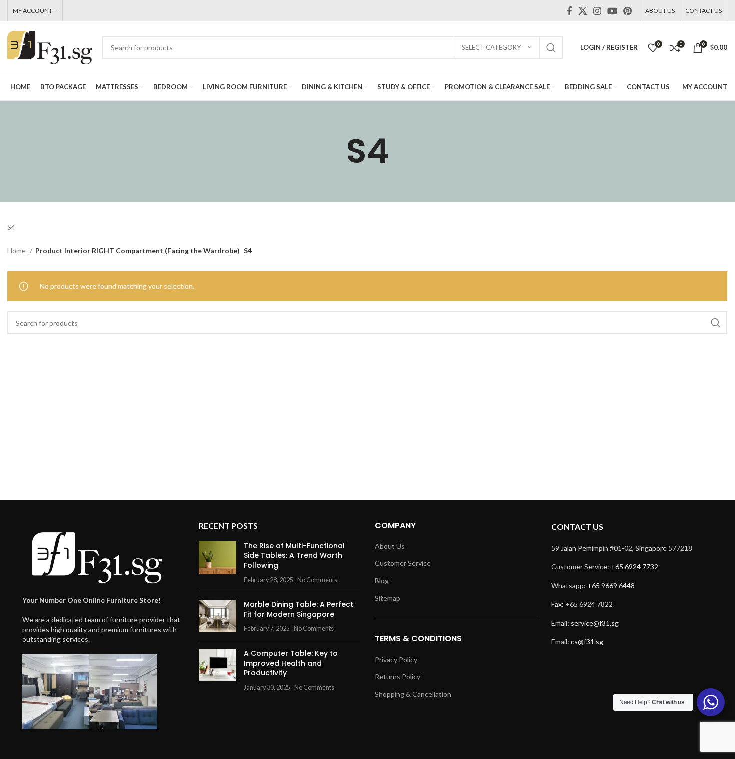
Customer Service (403, 563)
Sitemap (387, 598)
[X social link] (583, 10)
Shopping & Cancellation (413, 694)
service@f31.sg (595, 623)
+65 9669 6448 (611, 585)
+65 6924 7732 (634, 566)
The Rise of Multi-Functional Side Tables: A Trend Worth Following (294, 555)
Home (18, 250)
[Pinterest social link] (627, 10)
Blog (382, 580)
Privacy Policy (396, 659)
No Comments (318, 580)
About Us (390, 546)
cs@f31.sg (587, 641)
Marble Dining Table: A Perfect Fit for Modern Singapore (299, 609)
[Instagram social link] (597, 10)
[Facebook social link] (570, 10)
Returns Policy (397, 676)
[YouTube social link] (612, 10)
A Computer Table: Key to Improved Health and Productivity (291, 663)
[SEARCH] (551, 47)
